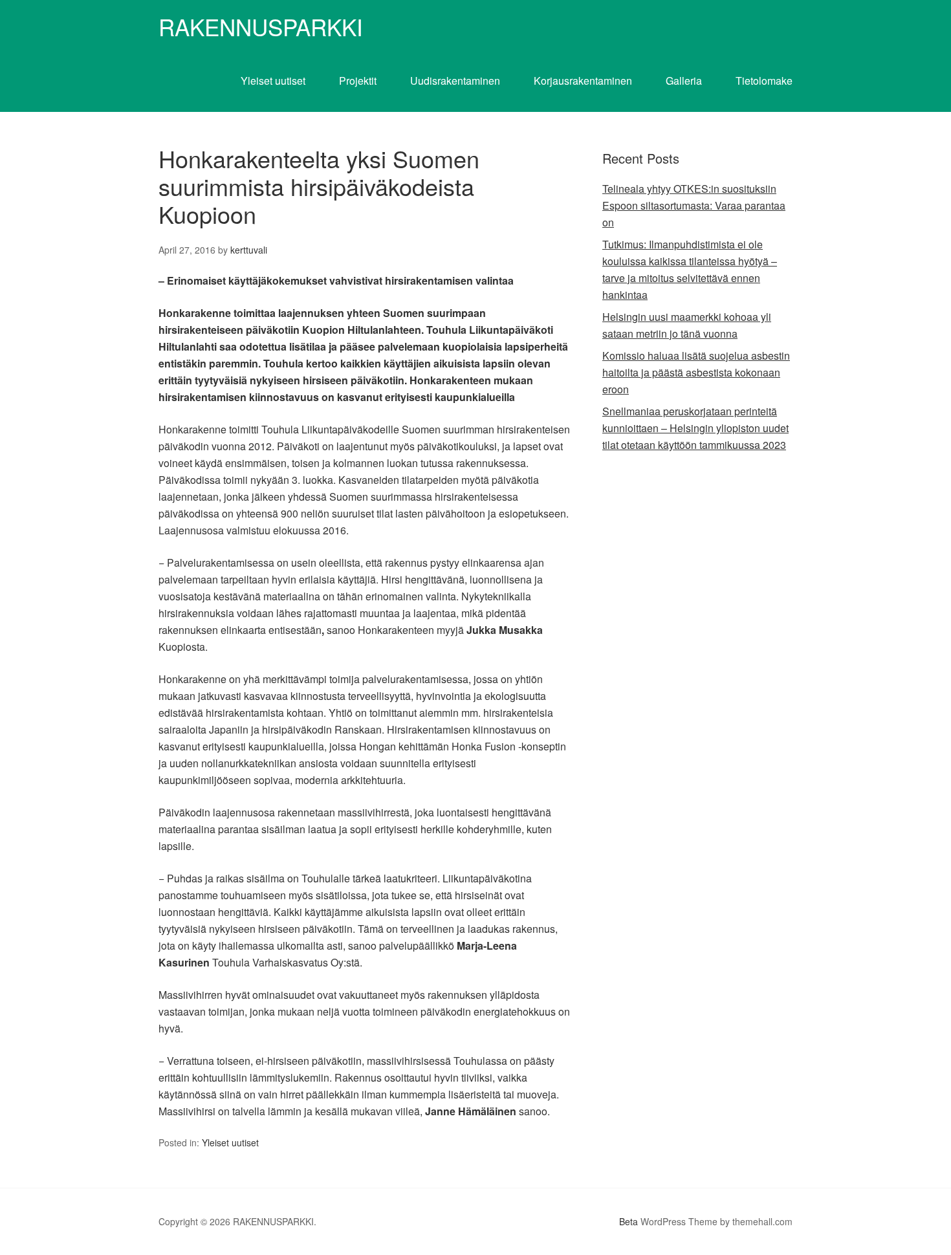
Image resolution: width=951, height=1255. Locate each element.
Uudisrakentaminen (455, 80)
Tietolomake (764, 80)
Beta (628, 1221)
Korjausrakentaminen (583, 80)
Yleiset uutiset (273, 80)
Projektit (358, 80)
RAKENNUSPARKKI (260, 26)
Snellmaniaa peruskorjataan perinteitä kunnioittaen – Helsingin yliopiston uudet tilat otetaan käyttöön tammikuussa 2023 (695, 428)
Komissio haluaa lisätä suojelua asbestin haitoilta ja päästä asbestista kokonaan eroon (696, 372)
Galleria (684, 80)
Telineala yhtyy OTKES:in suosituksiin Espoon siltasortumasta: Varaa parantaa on (693, 205)
